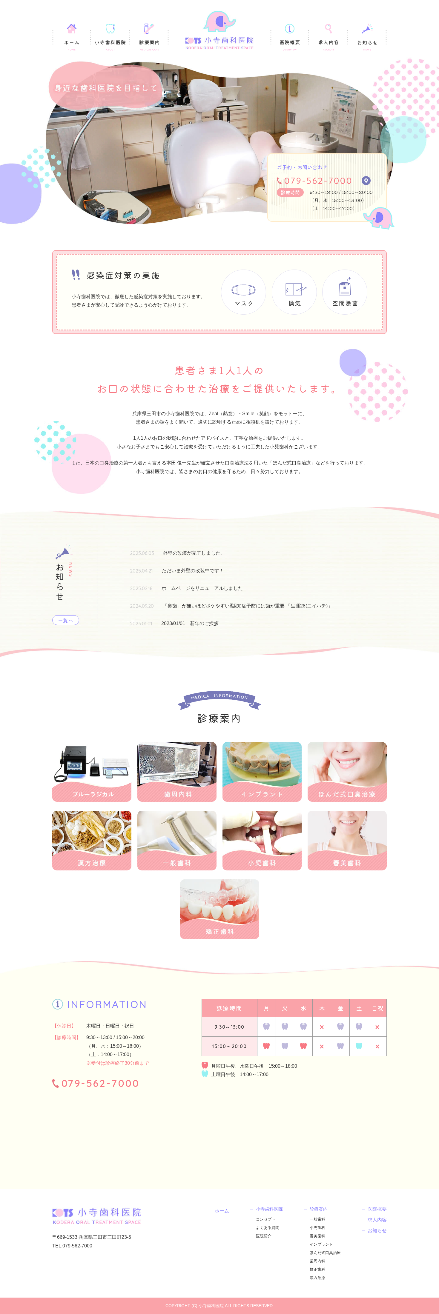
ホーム (222, 1211)
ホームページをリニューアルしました (202, 588)
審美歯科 (317, 1236)
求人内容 (377, 1220)
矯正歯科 (317, 1269)
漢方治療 (317, 1278)
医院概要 (377, 1209)
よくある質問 (267, 1228)
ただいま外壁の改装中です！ (193, 570)
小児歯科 (317, 1228)
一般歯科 (317, 1219)
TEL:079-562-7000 (72, 1245)
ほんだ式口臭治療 (325, 1253)
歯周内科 (317, 1261)
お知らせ (377, 1230)
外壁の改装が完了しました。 (194, 553)
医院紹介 (263, 1236)
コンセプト (265, 1219)
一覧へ (66, 620)
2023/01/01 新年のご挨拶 (190, 623)
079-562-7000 (318, 180)
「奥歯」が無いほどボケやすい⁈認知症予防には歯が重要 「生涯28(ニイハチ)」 (247, 605)
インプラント (321, 1244)
